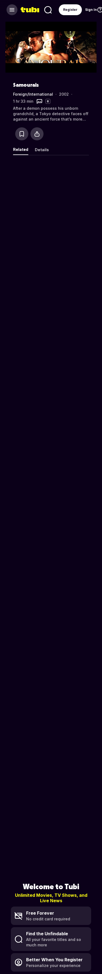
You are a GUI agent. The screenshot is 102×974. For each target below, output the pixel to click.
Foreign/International (33, 94)
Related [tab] (20, 149)
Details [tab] (42, 149)
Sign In (91, 10)
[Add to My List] (21, 133)
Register (70, 10)
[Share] (37, 133)
